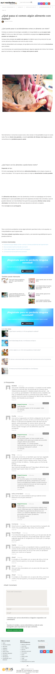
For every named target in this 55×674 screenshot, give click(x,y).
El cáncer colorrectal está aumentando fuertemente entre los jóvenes (30, 359)
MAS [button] (3, 10)
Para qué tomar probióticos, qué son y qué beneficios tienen (17, 281)
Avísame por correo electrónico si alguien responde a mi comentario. (26, 618)
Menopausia (5, 656)
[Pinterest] (44, 3)
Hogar (22, 658)
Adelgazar (5, 648)
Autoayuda (5, 655)
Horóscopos (24, 659)
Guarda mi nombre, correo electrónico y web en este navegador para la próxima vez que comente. (25, 626)
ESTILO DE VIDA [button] (30, 7)
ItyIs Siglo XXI (19, 670)
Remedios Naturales (7, 653)
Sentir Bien (23, 646)
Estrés (22, 654)
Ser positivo (24, 653)
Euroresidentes (28, 670)
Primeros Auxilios (7, 644)
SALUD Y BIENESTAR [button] (7, 7)
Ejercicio (23, 649)
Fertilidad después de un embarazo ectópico (22, 340)
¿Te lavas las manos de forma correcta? (15, 251)
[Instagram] (41, 3)
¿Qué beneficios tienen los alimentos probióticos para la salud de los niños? (17, 295)
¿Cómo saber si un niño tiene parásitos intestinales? (25, 350)
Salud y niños (6, 651)
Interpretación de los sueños (28, 661)
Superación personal (26, 651)
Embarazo (5, 650)
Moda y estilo (24, 656)
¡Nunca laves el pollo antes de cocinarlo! (16, 247)
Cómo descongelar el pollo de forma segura (17, 249)
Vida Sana (5, 646)
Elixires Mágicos (25, 648)
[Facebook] (39, 3)
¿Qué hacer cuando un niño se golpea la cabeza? (24, 331)
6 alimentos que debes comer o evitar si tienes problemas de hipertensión (26, 244)
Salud (4, 643)
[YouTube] (49, 3)
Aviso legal (35, 672)
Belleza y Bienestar (25, 644)
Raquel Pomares (9, 21)
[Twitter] (46, 3)
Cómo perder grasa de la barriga (43, 294)
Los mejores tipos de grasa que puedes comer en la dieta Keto (43, 287)
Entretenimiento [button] (44, 7)
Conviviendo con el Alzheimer (7, 659)
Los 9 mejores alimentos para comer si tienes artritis (43, 300)
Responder (14, 399)
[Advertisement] (27, 63)
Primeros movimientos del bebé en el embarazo (23, 368)
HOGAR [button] (20, 7)
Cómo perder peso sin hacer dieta (44, 280)
